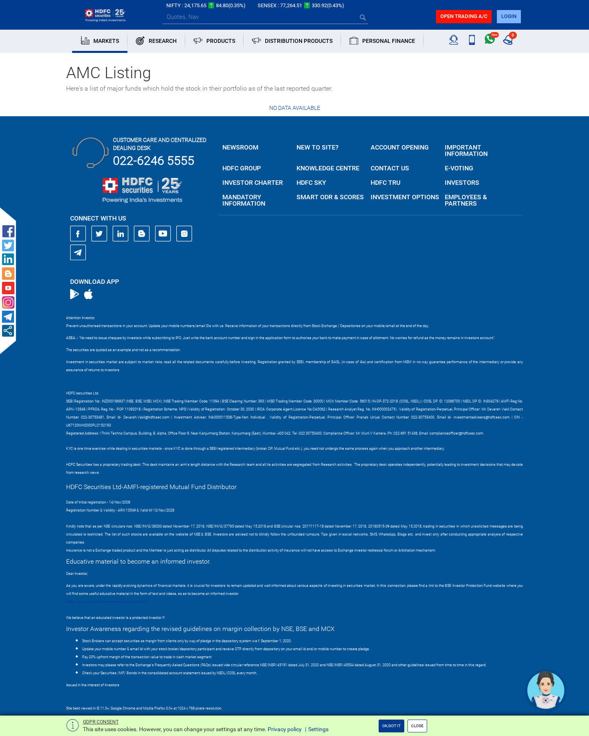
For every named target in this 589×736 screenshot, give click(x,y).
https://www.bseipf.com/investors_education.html (106, 602)
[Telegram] (78, 252)
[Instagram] (184, 234)
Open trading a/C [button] (463, 16)
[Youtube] (163, 234)
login (508, 16)
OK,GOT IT (391, 726)
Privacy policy (285, 729)
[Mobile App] (472, 40)
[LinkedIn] (121, 234)
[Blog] (142, 234)
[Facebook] (78, 234)
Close (417, 726)
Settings (318, 729)
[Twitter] (99, 234)
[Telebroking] (454, 40)
